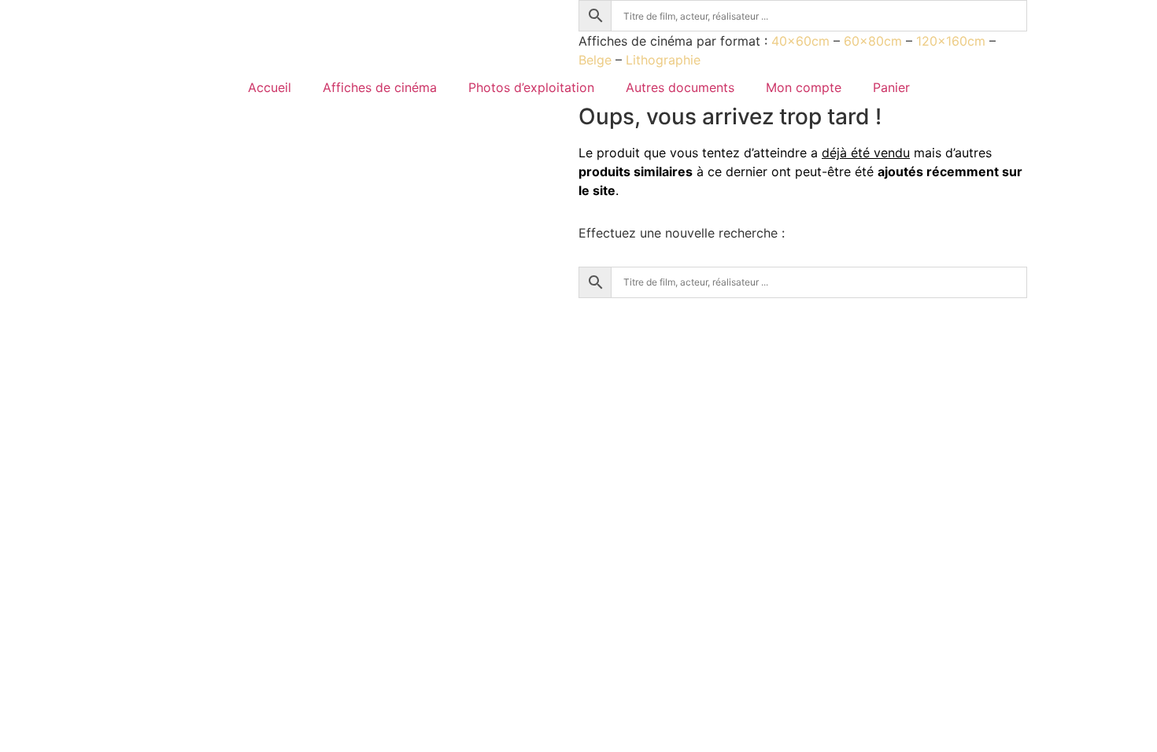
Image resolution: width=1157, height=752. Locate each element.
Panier (891, 87)
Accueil (269, 87)
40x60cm (800, 41)
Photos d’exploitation (531, 87)
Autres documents (680, 87)
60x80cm (873, 41)
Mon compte (803, 87)
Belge (595, 60)
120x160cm (950, 41)
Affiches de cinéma (380, 87)
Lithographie (663, 60)
